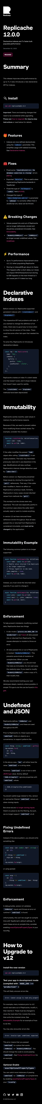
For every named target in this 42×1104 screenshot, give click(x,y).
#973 (9, 176)
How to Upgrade (18, 119)
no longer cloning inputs (25, 808)
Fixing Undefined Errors (26, 1055)
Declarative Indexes (17, 150)
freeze (23, 635)
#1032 (21, 191)
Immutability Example (11, 1020)
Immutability (11, 232)
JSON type (7, 774)
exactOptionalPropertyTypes (21, 927)
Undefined (10, 241)
